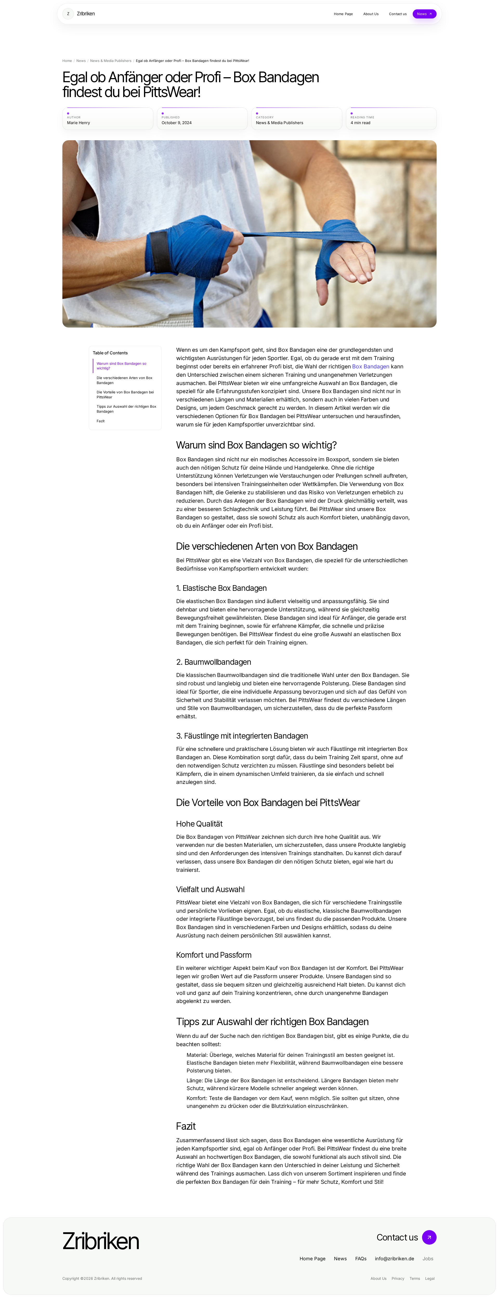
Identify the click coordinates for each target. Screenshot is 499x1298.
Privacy (398, 1278)
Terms (415, 1278)
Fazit (100, 421)
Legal (430, 1278)
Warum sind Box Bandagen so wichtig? (121, 365)
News (81, 61)
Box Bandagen (370, 366)
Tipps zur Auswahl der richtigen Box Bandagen (126, 408)
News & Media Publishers (111, 61)
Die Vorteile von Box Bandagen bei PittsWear (125, 394)
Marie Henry (78, 122)
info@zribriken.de (394, 1258)
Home (67, 61)
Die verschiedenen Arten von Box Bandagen (124, 380)
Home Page (313, 1258)
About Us (378, 1278)
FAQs (361, 1258)
